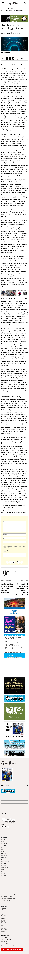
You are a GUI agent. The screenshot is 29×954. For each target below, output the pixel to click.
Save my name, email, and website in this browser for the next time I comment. (14, 547)
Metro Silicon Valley (4, 848)
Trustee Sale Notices (4, 930)
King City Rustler (5, 888)
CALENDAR (4, 811)
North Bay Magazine (3, 870)
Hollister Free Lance (6, 886)
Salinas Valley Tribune (6, 896)
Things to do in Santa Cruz (13, 10)
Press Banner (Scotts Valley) (8, 894)
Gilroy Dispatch (5, 882)
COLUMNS (3, 802)
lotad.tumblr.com (19, 98)
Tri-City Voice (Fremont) (7, 900)
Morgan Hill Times (5, 892)
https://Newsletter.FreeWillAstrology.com (13, 512)
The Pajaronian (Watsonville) (8, 898)
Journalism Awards (6, 939)
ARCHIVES (17, 769)
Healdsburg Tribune (6, 884)
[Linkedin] (13, 58)
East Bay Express (3, 840)
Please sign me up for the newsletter (11, 550)
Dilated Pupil (4, 863)
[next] (4, 10)
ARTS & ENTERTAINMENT (7, 799)
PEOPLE (3, 808)
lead (19, 559)
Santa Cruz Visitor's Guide (4, 874)
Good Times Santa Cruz (4, 844)
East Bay (3, 865)
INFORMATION (5, 785)
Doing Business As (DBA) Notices (4, 927)
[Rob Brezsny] (6, 573)
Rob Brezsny (6, 33)
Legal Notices (4, 918)
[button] (25, 3)
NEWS (2, 796)
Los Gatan (3, 890)
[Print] (21, 58)
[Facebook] (7, 58)
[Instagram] (5, 827)
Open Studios (4, 867)
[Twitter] (10, 58)
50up (2, 859)
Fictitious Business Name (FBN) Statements (4, 922)
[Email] (17, 58)
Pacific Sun (4, 855)
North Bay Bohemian (3, 852)
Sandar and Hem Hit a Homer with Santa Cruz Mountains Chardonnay (7, 588)
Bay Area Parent (5, 861)
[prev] (2, 10)
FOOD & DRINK (4, 805)
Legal (2, 914)
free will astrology (13, 559)
